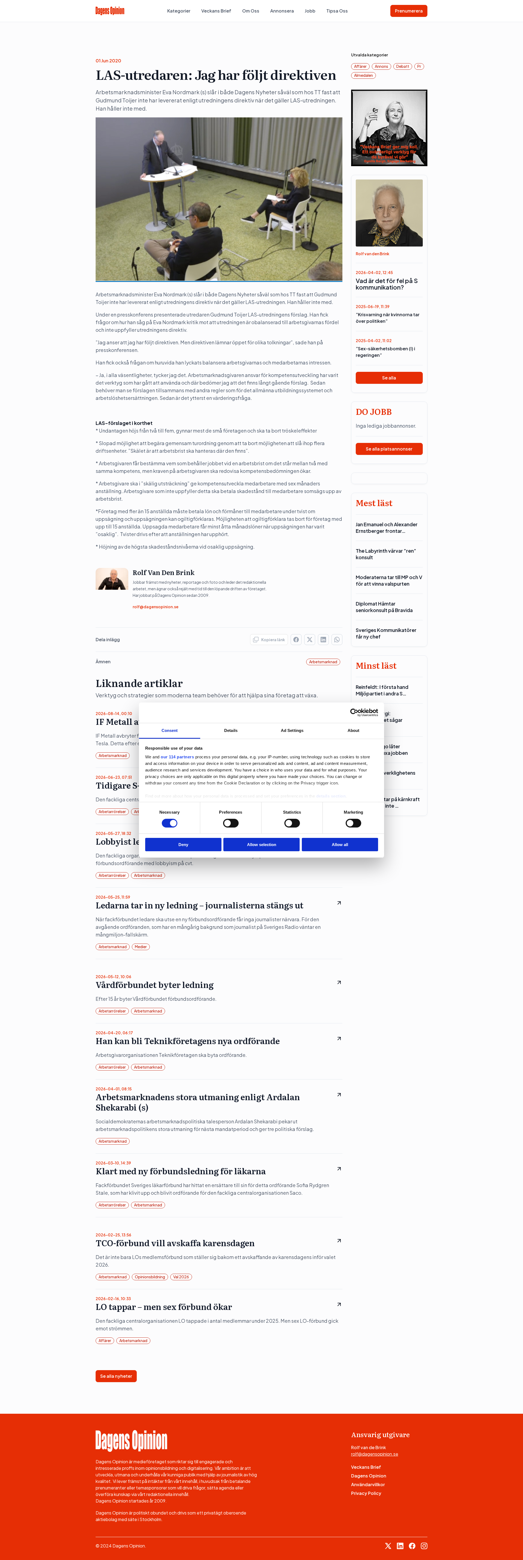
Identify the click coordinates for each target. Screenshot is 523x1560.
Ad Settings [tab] (292, 730)
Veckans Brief (216, 11)
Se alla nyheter (116, 1376)
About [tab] (354, 730)
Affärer (105, 1340)
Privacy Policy (366, 1493)
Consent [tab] (170, 730)
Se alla (389, 378)
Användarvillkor (368, 1484)
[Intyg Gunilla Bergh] (389, 127)
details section (331, 795)
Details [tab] (231, 730)
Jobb (310, 11)
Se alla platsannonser (389, 449)
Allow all (340, 844)
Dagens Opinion (368, 1476)
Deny (183, 844)
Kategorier (178, 11)
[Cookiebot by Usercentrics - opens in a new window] (354, 712)
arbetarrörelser (112, 811)
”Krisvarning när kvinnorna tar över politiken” (387, 318)
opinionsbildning (150, 1276)
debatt (402, 66)
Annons (381, 66)
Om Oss (250, 11)
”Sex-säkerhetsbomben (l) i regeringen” (385, 352)
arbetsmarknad (323, 661)
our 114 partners (177, 756)
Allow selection (261, 844)
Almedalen (363, 75)
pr (419, 66)
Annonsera (282, 11)
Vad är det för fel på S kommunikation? (387, 283)
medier (141, 946)
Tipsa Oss (337, 11)
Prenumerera (409, 11)
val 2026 (181, 1276)
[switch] (231, 823)
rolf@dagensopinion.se (155, 606)
